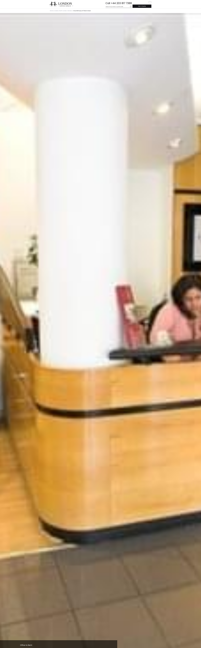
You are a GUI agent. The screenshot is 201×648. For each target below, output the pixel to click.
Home (51, 11)
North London (63, 11)
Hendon (70, 11)
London (56, 11)
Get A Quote (142, 6)
